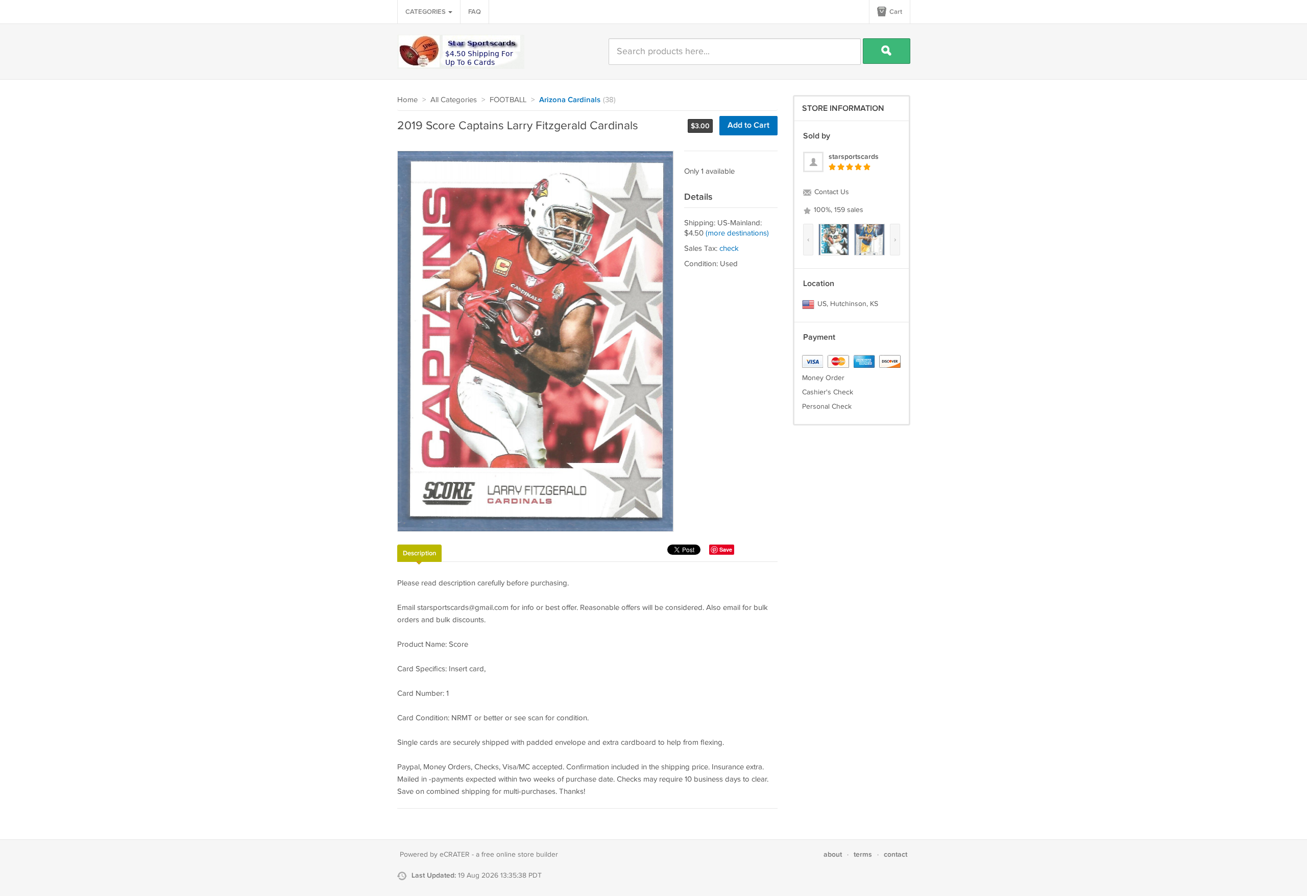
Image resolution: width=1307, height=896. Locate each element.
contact (895, 854)
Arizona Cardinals (569, 100)
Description (419, 553)
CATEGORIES (426, 12)
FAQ (474, 12)
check (729, 248)
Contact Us (830, 192)
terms (863, 854)
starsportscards (854, 156)
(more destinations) (737, 233)
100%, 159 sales (837, 210)
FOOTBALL (508, 100)
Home (407, 100)
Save (725, 549)
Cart (895, 12)
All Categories (453, 100)
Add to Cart (748, 125)
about (833, 854)
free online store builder (519, 855)
